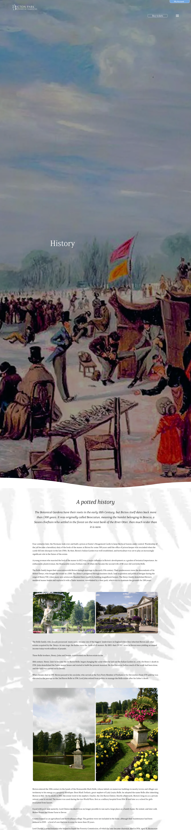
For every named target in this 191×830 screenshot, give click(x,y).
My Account (179, 1)
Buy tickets (157, 15)
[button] (177, 16)
